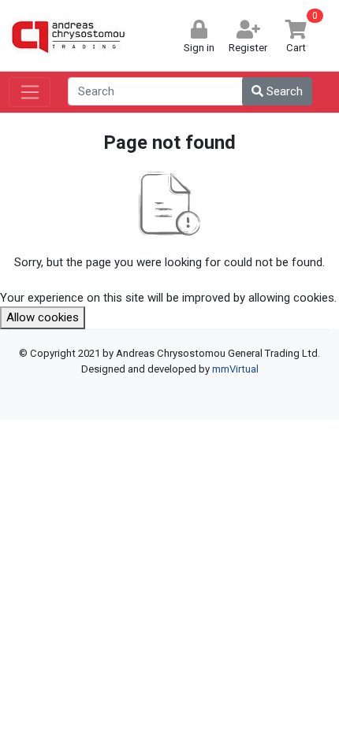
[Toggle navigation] (29, 92)
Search (283, 91)
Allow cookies (42, 317)
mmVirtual (235, 369)
